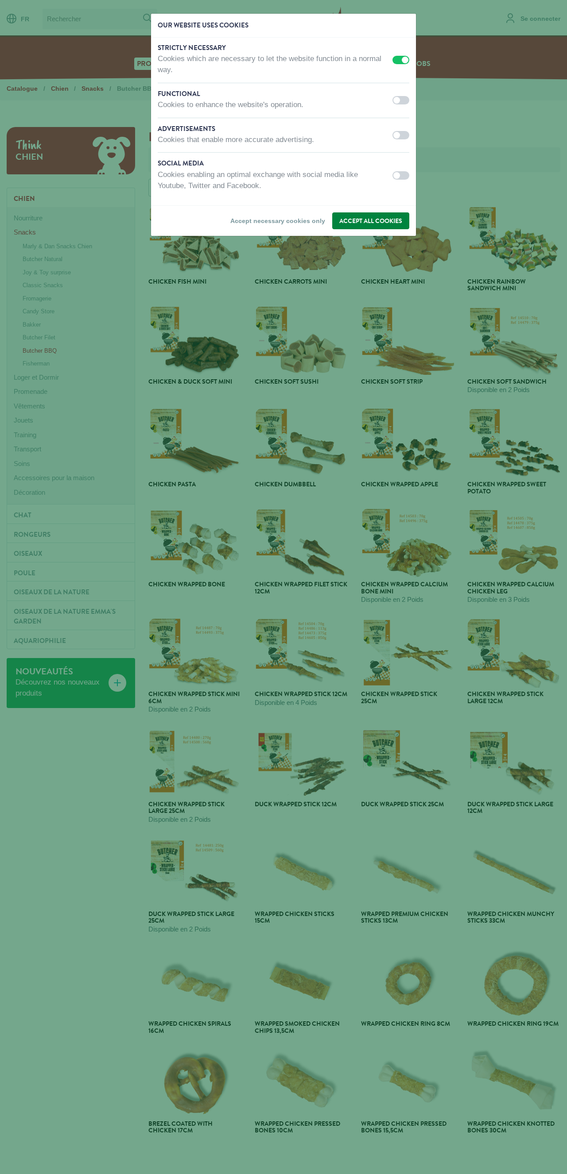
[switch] (400, 60)
